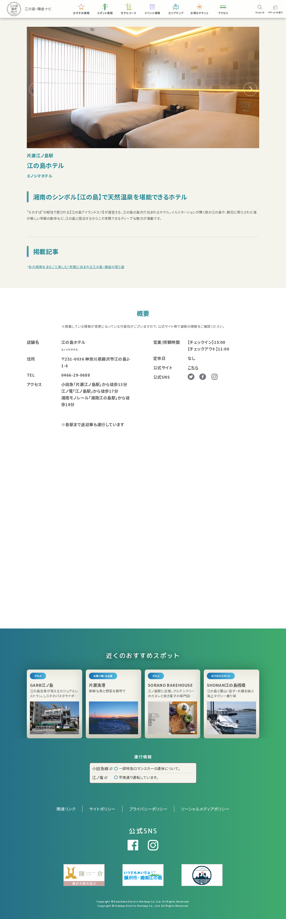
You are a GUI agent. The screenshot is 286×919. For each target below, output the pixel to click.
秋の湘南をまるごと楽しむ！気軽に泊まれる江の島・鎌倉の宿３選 (76, 266)
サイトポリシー (102, 809)
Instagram (214, 376)
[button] (250, 89)
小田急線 (100, 768)
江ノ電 (97, 777)
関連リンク (66, 809)
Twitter (191, 376)
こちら (193, 367)
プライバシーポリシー (148, 809)
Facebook (202, 376)
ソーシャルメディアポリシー (205, 809)
